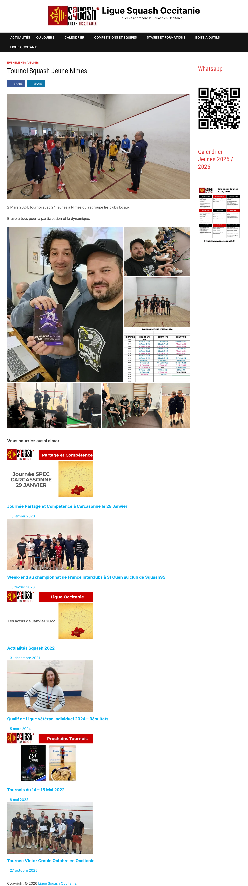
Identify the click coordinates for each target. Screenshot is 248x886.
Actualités (20, 37)
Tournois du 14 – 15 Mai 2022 (36, 789)
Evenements (16, 62)
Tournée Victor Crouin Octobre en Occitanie (51, 860)
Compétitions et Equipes (115, 37)
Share (18, 83)
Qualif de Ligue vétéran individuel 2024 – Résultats (57, 718)
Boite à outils (207, 37)
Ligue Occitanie (23, 47)
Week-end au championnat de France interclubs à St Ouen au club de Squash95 (86, 577)
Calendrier (74, 37)
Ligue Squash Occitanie (151, 10)
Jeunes (33, 62)
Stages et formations (166, 37)
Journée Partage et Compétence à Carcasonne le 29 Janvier (67, 506)
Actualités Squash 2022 (31, 648)
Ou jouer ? (45, 37)
